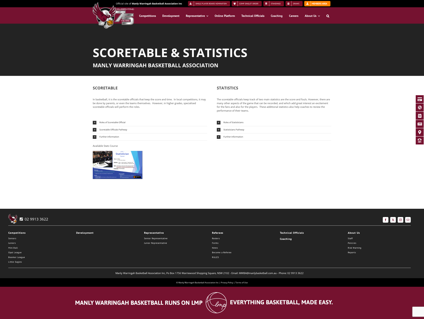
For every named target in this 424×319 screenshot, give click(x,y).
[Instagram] (400, 220)
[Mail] (408, 220)
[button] (327, 15)
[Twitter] (393, 220)
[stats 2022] (117, 152)
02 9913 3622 (36, 219)
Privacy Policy (227, 282)
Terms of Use (241, 282)
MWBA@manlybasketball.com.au (258, 273)
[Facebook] (385, 220)
